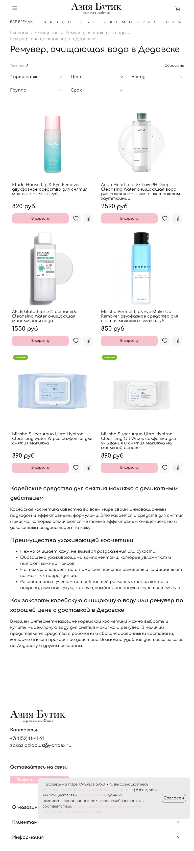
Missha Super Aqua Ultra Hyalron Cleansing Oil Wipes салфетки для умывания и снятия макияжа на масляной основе (138, 441)
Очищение (47, 33)
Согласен (174, 798)
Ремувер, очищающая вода (96, 33)
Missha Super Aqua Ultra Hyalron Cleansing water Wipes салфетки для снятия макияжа (52, 438)
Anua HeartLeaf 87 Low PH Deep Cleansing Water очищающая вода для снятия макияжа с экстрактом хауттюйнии (140, 192)
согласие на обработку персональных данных (88, 790)
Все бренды (21, 22)
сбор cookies (91, 795)
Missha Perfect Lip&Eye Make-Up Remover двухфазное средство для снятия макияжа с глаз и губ (139, 316)
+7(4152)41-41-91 (27, 738)
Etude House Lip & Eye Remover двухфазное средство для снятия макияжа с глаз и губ (49, 189)
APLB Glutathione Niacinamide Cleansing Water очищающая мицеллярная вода (44, 316)
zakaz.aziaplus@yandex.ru (40, 745)
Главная (19, 33)
